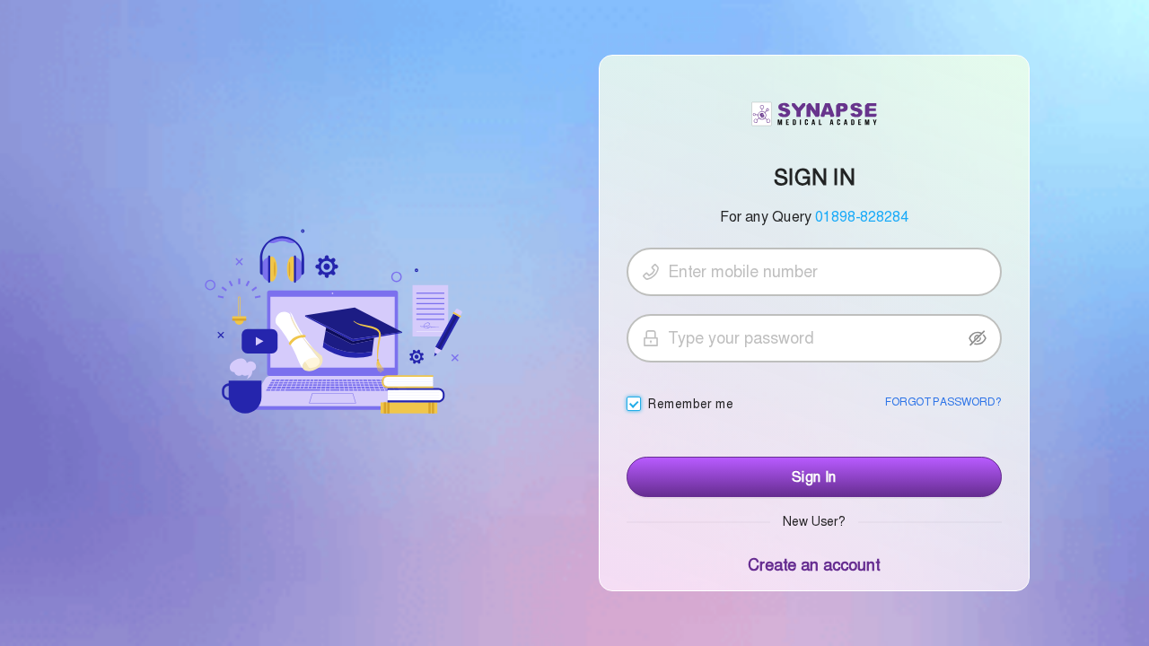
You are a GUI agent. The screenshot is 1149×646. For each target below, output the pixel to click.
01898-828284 (861, 216)
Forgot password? (943, 402)
